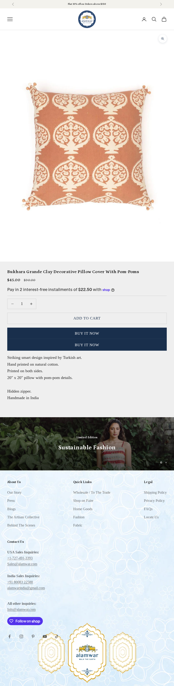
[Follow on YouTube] (45, 636)
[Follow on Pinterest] (33, 636)
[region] (87, 443)
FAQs (148, 509)
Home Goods (82, 509)
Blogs (11, 509)
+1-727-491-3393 (20, 558)
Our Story (14, 492)
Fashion (79, 517)
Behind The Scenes (21, 525)
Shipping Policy (155, 492)
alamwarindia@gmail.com (26, 588)
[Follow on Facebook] (9, 636)
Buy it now (87, 333)
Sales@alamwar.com (22, 564)
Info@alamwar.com (21, 609)
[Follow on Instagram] (21, 636)
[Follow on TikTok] (56, 636)
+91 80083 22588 (20, 582)
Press (11, 501)
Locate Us (151, 517)
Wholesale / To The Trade (91, 492)
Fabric (77, 525)
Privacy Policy (154, 501)
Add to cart (87, 318)
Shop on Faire (96, 4)
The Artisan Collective (23, 517)
